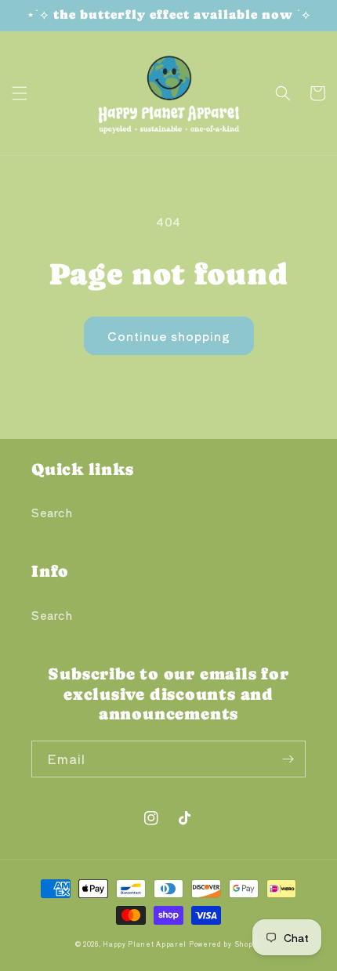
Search (52, 512)
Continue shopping (168, 336)
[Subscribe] (287, 759)
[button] (19, 93)
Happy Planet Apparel (145, 943)
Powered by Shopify (226, 943)
